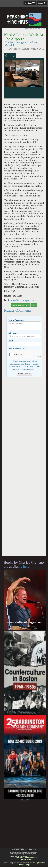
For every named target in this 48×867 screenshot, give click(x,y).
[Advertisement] (24, 467)
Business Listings (31, 858)
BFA (27, 800)
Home (41, 3)
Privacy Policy (26, 860)
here (26, 566)
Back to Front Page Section (21, 305)
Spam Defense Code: (16, 349)
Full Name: (12, 333)
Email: (10, 341)
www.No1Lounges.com (22, 300)
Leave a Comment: (16, 320)
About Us (19, 858)
